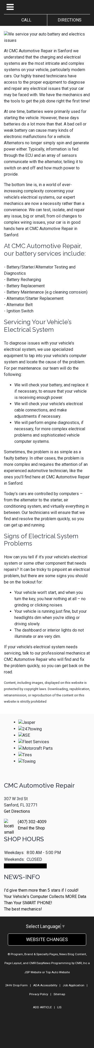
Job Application (73, 985)
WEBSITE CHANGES (47, 939)
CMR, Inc (81, 963)
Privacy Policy (38, 994)
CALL (25, 20)
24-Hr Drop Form (16, 985)
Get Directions (17, 811)
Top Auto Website (58, 972)
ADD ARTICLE (42, 1007)
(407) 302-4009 (32, 821)
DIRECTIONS (68, 20)
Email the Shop (31, 828)
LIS (59, 1007)
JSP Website (32, 972)
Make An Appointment (25, 865)
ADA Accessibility (45, 985)
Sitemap (59, 994)
